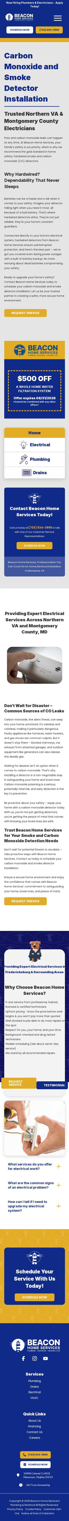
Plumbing (34, 1381)
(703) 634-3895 (40, 527)
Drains (34, 1387)
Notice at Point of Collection (38, 1513)
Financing (34, 1426)
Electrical (35, 1392)
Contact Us (35, 1432)
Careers (34, 1438)
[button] (58, 18)
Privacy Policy (15, 1509)
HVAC (34, 1398)
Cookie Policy (33, 1509)
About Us (34, 1421)
